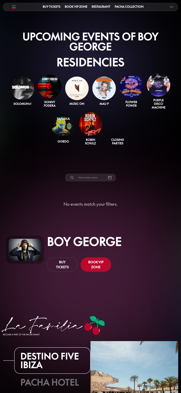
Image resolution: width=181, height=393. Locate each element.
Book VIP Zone (76, 6)
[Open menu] (171, 6)
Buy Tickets (51, 6)
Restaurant (101, 6)
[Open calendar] (109, 177)
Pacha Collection (129, 6)
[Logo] (14, 7)
